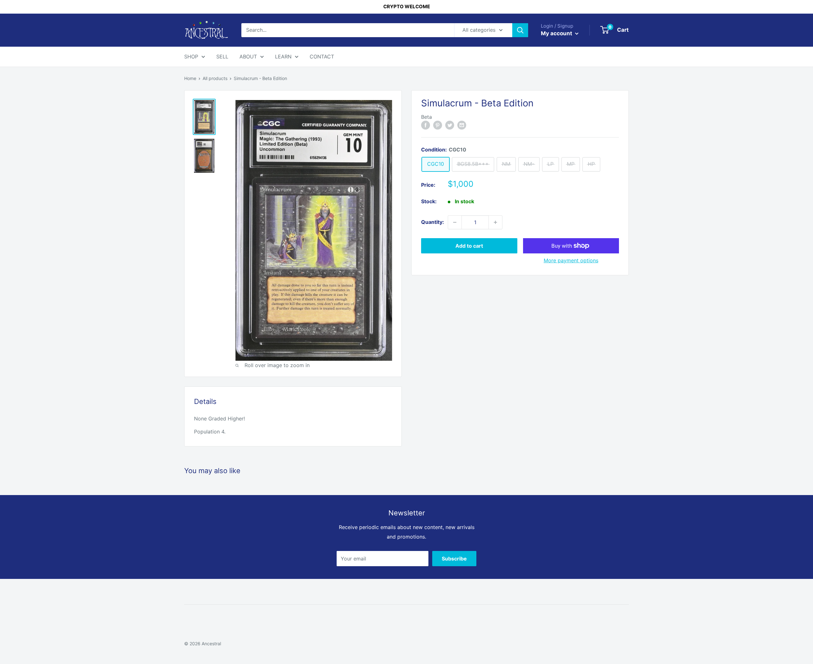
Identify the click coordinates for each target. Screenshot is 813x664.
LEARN (283, 56)
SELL (222, 56)
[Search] (520, 30)
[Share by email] (461, 125)
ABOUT (248, 56)
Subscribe (454, 558)
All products (215, 78)
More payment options (571, 260)
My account (557, 33)
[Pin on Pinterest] (437, 125)
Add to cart (469, 246)
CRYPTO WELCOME (406, 6)
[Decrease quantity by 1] (454, 222)
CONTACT (322, 56)
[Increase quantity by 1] (495, 222)
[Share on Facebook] (425, 125)
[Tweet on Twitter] (449, 125)
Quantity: (432, 222)
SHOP (191, 56)
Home (190, 78)
